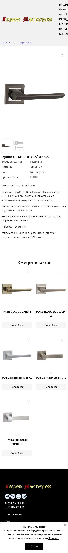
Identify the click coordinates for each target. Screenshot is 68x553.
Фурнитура (25, 42)
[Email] (24, 496)
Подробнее (53, 538)
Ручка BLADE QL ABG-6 (17, 311)
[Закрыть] (65, 524)
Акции (8, 521)
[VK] (12, 496)
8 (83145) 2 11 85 (15, 507)
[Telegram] (7, 496)
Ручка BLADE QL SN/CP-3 (51, 314)
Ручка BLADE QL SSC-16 (17, 378)
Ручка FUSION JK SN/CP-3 (17, 442)
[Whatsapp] (18, 496)
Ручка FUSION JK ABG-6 (51, 378)
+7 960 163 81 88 (14, 503)
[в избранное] (62, 55)
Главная (6, 42)
